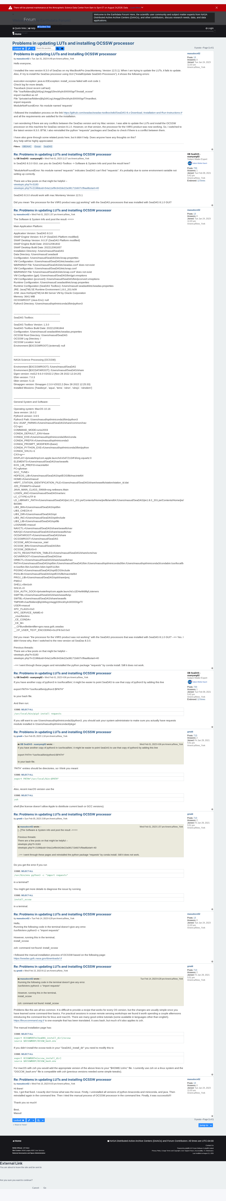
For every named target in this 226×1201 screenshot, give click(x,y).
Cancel (35, 1188)
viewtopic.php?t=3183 (26, 184)
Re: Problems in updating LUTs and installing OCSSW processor (62, 154)
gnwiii (190, 732)
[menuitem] (147, 1141)
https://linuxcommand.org (28, 1020)
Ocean (38, 146)
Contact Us (210, 1145)
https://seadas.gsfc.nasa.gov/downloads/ (37, 958)
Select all (27, 709)
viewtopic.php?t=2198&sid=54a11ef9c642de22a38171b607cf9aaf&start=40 (56, 188)
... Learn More (134, 7)
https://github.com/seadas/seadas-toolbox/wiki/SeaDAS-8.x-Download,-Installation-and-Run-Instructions (122, 112)
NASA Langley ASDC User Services (33, 1150)
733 (195, 168)
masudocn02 (193, 53)
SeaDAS (48, 146)
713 (195, 735)
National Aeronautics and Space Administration (28, 1153)
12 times (201, 181)
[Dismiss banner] (217, 8)
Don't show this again (21, 33)
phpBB (187, 1148)
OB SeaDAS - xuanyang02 (29, 158)
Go (44, 1188)
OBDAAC (26, 146)
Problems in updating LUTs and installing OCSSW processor (73, 43)
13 (195, 57)
